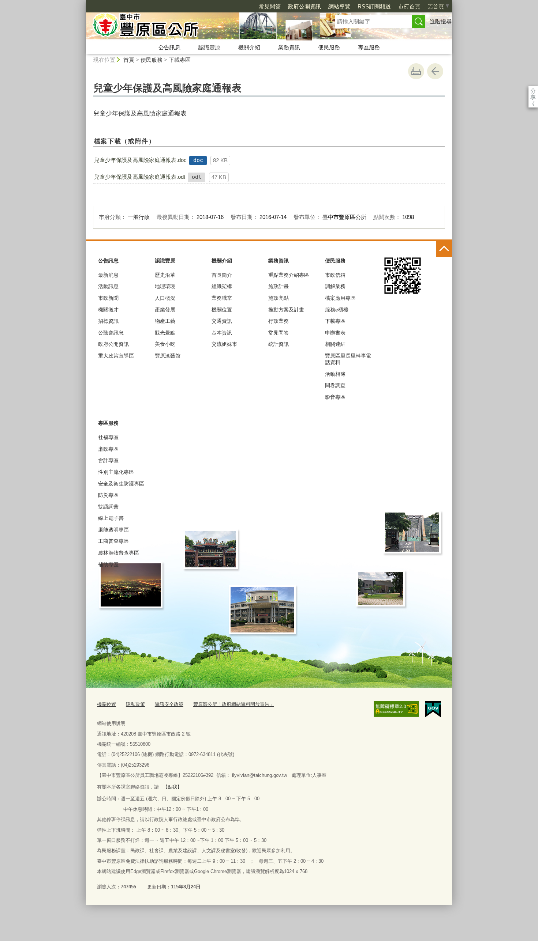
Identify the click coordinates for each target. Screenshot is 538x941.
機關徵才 (108, 310)
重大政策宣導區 (116, 356)
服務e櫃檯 (336, 310)
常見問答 (270, 6)
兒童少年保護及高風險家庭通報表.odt (139, 177)
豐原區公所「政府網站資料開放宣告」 (233, 704)
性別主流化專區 (116, 472)
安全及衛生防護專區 (121, 484)
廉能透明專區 (113, 530)
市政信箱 (335, 275)
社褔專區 (108, 437)
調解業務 (335, 286)
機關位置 (222, 310)
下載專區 (180, 60)
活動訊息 (108, 286)
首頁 (128, 60)
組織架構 (222, 286)
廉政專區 (108, 449)
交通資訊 (222, 321)
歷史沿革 (165, 275)
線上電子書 (111, 518)
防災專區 (108, 495)
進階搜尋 (441, 21)
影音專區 (335, 397)
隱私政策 (135, 704)
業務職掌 (222, 298)
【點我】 (172, 787)
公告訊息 (169, 47)
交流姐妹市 (224, 344)
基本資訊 (222, 333)
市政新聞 (108, 298)
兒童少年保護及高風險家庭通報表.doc (140, 160)
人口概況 (165, 298)
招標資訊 (108, 321)
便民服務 (329, 47)
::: (83, 3)
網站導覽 (339, 6)
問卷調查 (335, 385)
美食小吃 (165, 344)
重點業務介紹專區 (288, 275)
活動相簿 (335, 374)
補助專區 (108, 564)
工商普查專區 (113, 541)
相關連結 (335, 344)
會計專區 (108, 460)
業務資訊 (289, 47)
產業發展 (165, 310)
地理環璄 (165, 286)
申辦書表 (335, 333)
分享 (533, 91)
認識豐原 (209, 47)
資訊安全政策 (169, 704)
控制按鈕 (444, 249)
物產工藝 (165, 321)
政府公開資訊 (304, 6)
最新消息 (108, 275)
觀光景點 (165, 333)
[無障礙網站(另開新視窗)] (396, 709)
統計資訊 (278, 344)
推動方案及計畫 (286, 310)
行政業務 (278, 321)
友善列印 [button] (416, 71)
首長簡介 (222, 275)
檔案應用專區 (340, 298)
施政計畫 (278, 286)
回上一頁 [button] (435, 71)
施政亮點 (278, 298)
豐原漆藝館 (167, 356)
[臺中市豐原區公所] (201, 26)
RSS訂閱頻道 (374, 6)
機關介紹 (249, 47)
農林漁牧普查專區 (118, 553)
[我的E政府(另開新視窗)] (433, 709)
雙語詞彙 (108, 507)
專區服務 (369, 47)
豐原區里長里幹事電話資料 (348, 359)
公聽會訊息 (111, 333)
